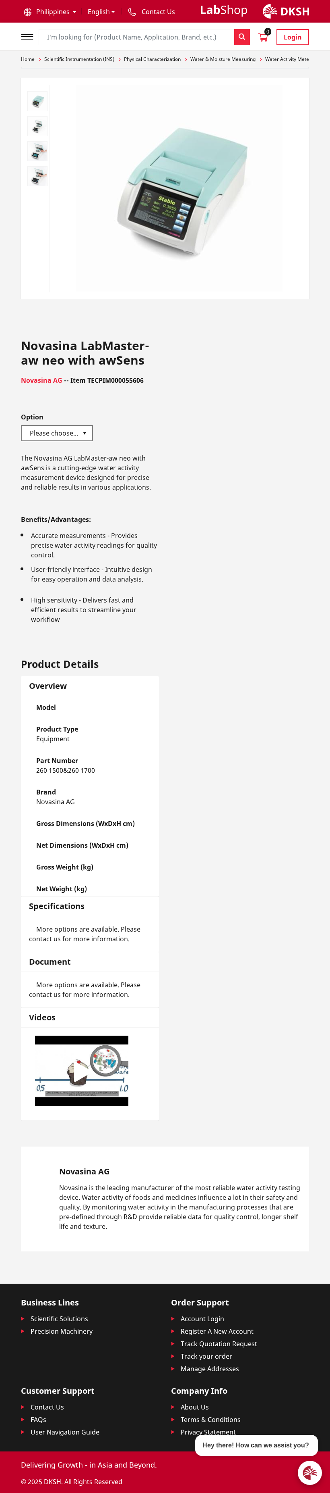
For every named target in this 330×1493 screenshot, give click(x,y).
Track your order (206, 1356)
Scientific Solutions (59, 1318)
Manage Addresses (210, 1368)
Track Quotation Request (219, 1343)
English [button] (99, 11)
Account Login (202, 1318)
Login (293, 37)
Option (32, 417)
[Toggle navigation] (30, 35)
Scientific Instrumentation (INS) (79, 59)
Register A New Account (217, 1331)
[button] (50, 12)
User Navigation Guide (65, 1432)
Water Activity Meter (288, 59)
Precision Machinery (62, 1331)
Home (28, 59)
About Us (195, 1407)
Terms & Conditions (211, 1419)
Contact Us (47, 1407)
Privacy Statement (208, 1432)
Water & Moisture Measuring (223, 59)
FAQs (38, 1419)
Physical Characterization (152, 59)
